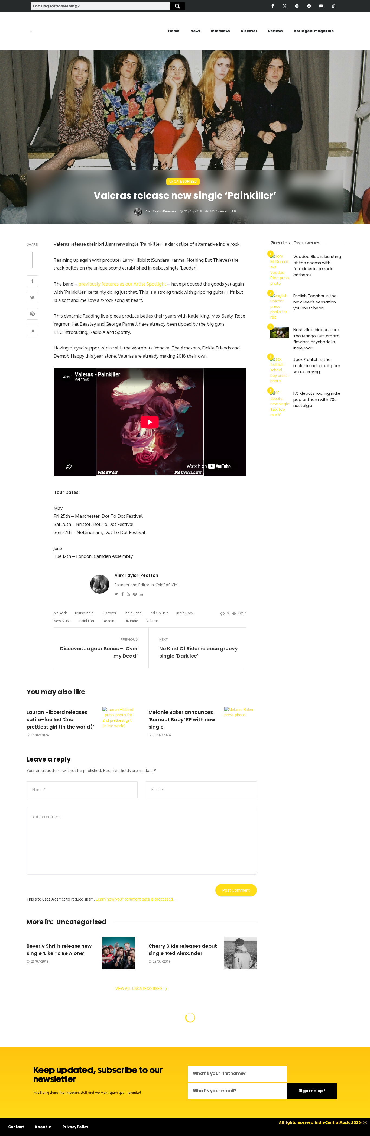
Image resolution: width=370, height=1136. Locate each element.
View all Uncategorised (138, 988)
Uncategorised (183, 181)
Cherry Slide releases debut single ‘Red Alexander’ (182, 950)
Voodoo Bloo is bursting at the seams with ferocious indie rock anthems (317, 266)
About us (43, 1127)
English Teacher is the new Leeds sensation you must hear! (315, 302)
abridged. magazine (314, 31)
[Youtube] (321, 6)
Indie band (133, 613)
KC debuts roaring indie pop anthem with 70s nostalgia (316, 399)
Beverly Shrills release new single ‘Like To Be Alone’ (59, 950)
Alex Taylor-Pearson (160, 211)
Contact (16, 1127)
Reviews (275, 31)
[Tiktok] (333, 6)
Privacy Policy (75, 1127)
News (195, 31)
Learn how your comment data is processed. (135, 899)
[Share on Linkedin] (32, 331)
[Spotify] (309, 6)
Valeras (152, 621)
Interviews (220, 31)
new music (62, 621)
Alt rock (60, 613)
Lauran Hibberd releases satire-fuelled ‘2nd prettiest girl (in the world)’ (60, 719)
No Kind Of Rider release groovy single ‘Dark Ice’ (198, 652)
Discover (249, 31)
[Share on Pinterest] (32, 314)
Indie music (159, 613)
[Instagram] (297, 6)
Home (174, 31)
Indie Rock (184, 613)
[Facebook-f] (273, 6)
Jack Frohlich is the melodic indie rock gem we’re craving (316, 365)
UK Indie (131, 621)
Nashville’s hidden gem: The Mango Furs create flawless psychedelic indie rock (316, 339)
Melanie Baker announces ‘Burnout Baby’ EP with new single (181, 719)
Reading (109, 621)
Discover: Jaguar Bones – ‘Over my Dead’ (99, 652)
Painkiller (87, 621)
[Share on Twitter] (32, 298)
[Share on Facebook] (32, 281)
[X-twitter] (285, 6)
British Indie (84, 613)
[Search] (177, 6)
